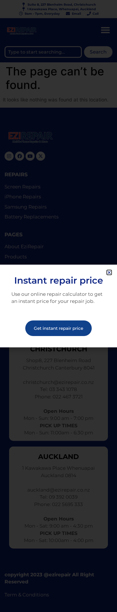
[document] (58, 306)
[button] (109, 272)
